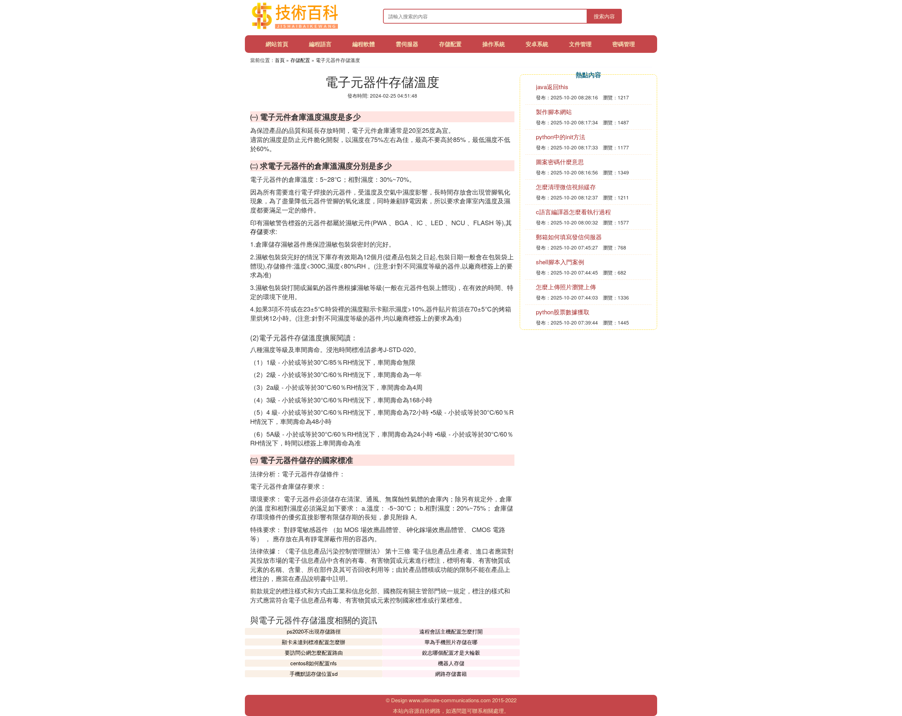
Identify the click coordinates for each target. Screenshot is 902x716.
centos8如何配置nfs (313, 663)
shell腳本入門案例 (560, 261)
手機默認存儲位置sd (314, 673)
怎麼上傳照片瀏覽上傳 (566, 286)
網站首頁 (277, 44)
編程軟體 (363, 44)
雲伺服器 (407, 44)
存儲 (256, 231)
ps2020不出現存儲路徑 (314, 631)
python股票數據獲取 (562, 311)
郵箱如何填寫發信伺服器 (569, 236)
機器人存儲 (451, 663)
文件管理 (580, 44)
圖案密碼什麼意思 (560, 161)
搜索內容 (604, 16)
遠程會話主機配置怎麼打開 (451, 631)
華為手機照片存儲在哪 (451, 642)
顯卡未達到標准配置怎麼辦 (313, 642)
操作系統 (493, 44)
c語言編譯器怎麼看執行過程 (573, 211)
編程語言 (320, 44)
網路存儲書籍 (451, 673)
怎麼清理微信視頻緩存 (566, 186)
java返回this (552, 86)
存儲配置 (450, 44)
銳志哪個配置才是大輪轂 (451, 652)
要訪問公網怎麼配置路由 (314, 652)
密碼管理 (623, 44)
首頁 (280, 59)
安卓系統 (537, 44)
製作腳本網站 (554, 111)
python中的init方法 (560, 136)
